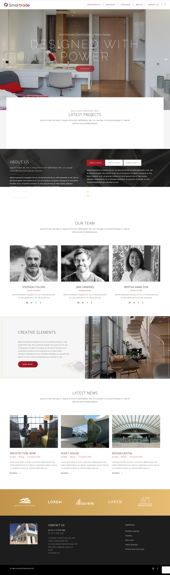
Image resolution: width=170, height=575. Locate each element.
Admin (14, 457)
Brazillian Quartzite (132, 531)
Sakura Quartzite (131, 545)
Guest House (70, 453)
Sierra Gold (129, 540)
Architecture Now (23, 453)
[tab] (96, 163)
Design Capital (122, 453)
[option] (25, 502)
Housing (21, 457)
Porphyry (128, 535)
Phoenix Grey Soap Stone (134, 549)
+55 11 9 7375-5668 (57, 530)
